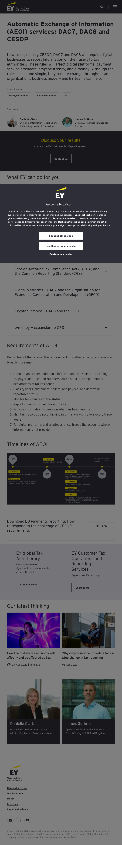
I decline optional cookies (61, 246)
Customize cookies (61, 254)
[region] (61, 223)
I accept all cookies (61, 235)
